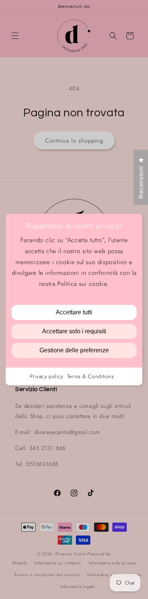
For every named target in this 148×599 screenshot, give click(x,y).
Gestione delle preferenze (74, 350)
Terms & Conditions (90, 376)
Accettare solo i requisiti (74, 331)
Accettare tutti (74, 312)
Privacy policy (46, 376)
